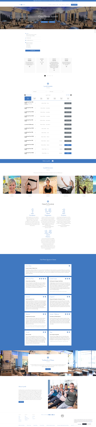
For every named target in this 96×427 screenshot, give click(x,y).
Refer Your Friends (27, 418)
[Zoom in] (95, 30)
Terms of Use (29, 425)
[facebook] (52, 161)
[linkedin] (52, 414)
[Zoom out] (95, 31)
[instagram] (51, 414)
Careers (19, 417)
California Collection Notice (51, 425)
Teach (60, 4)
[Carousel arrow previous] (24, 185)
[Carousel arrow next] (71, 185)
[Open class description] (35, 103)
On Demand (67, 4)
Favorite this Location (48, 19)
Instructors (54, 4)
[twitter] (48, 414)
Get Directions (33, 50)
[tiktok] (54, 414)
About (57, 4)
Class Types (49, 4)
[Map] (48, 42)
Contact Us (34, 418)
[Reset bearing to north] (95, 32)
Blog (25, 416)
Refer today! (60, 0)
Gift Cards (63, 4)
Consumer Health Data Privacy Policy (63, 425)
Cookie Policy (35, 425)
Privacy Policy (42, 425)
